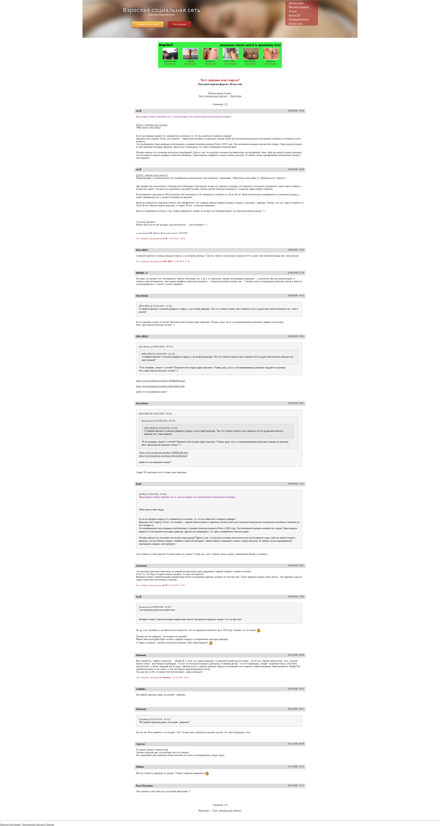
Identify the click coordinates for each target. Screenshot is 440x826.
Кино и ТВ (294, 15)
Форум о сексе (296, 3)
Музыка (293, 11)
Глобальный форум (299, 19)
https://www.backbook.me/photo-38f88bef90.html (160, 381)
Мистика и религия (299, 7)
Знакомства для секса (148, 24)
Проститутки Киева (10, 824)
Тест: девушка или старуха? (213, 96)
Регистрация (179, 24)
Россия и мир (296, 23)
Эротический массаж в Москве (38, 824)
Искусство (236, 96)
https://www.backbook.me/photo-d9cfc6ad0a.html (160, 386)
